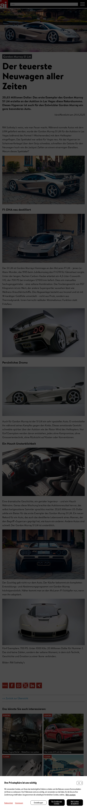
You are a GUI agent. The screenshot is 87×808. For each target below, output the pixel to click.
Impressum (19, 802)
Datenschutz (8, 802)
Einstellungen (38, 802)
